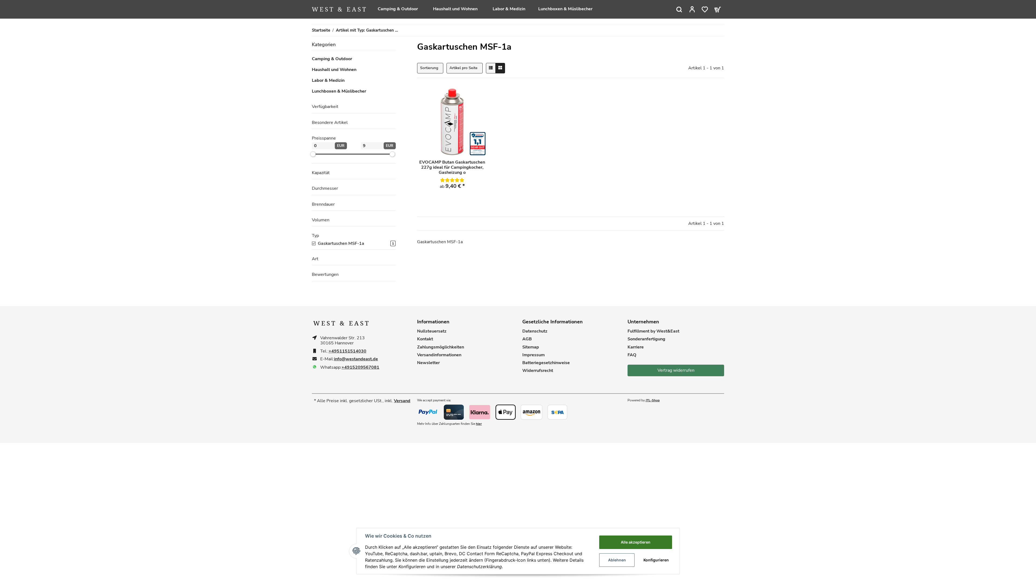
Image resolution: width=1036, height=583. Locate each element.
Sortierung (429, 67)
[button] (692, 9)
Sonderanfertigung (646, 339)
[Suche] (679, 9)
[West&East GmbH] (339, 9)
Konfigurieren (656, 560)
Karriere (636, 347)
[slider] (313, 154)
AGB (527, 339)
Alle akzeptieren (635, 542)
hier (479, 424)
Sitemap (530, 347)
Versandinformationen (439, 355)
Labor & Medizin (328, 80)
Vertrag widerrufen (675, 370)
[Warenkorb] (717, 9)
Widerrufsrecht (537, 370)
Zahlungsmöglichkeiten (440, 347)
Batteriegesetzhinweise (546, 362)
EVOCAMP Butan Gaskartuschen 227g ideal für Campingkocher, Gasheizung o (452, 167)
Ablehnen (617, 560)
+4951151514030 (347, 351)
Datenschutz (534, 331)
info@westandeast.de (356, 359)
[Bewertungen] (452, 180)
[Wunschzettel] (704, 9)
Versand (402, 401)
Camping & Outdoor (332, 59)
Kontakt (425, 339)
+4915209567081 (360, 367)
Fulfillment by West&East (653, 331)
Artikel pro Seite (463, 67)
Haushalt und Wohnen (334, 69)
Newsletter (428, 362)
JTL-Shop (653, 400)
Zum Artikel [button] (452, 199)
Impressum (533, 355)
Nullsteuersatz (432, 331)
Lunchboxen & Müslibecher (339, 91)
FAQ (632, 355)
